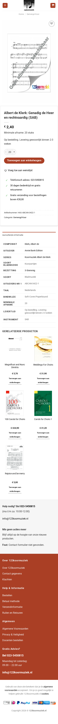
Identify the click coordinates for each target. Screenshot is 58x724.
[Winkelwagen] (52, 5)
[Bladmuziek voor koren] (29, 5)
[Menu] (5, 5)
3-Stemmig (30, 270)
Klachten (7, 579)
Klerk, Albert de (32, 244)
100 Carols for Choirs (15, 419)
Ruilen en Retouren (12, 612)
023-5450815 (27, 506)
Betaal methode (10, 601)
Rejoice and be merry (15, 473)
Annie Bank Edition (34, 250)
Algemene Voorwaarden (15, 628)
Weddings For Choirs (43, 364)
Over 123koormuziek (13, 567)
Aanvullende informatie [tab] (12, 235)
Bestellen (7, 595)
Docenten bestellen (12, 640)
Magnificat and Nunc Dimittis (15, 366)
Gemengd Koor (33, 14)
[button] (18, 170)
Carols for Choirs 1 (43, 419)
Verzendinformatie (12, 606)
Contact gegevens (12, 573)
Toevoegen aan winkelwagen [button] (15, 381)
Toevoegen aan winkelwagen (24, 160)
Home (21, 14)
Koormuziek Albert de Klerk (37, 257)
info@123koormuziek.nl (15, 518)
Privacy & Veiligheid (13, 634)
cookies (45, 694)
